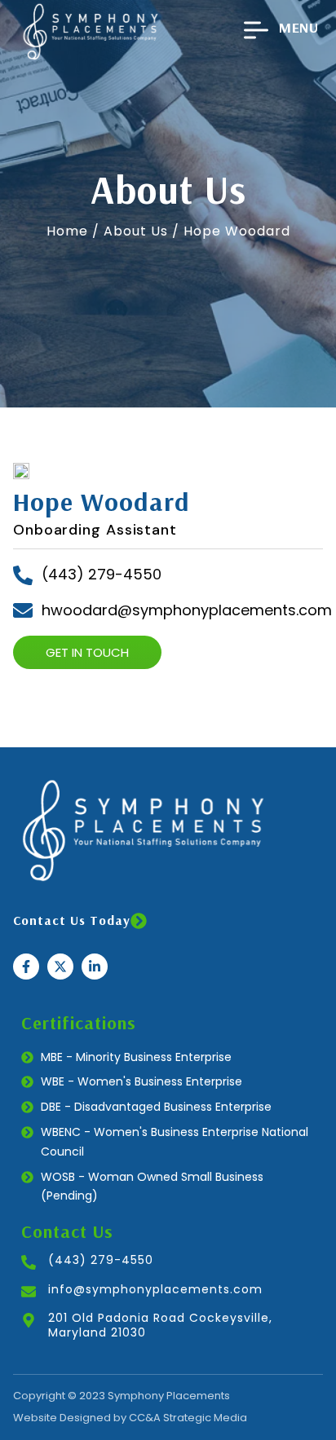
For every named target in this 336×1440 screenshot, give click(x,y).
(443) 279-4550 (100, 1260)
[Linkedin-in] (95, 966)
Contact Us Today (71, 920)
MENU (298, 27)
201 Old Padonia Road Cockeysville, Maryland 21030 (160, 1325)
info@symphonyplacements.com (155, 1289)
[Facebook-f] (26, 966)
